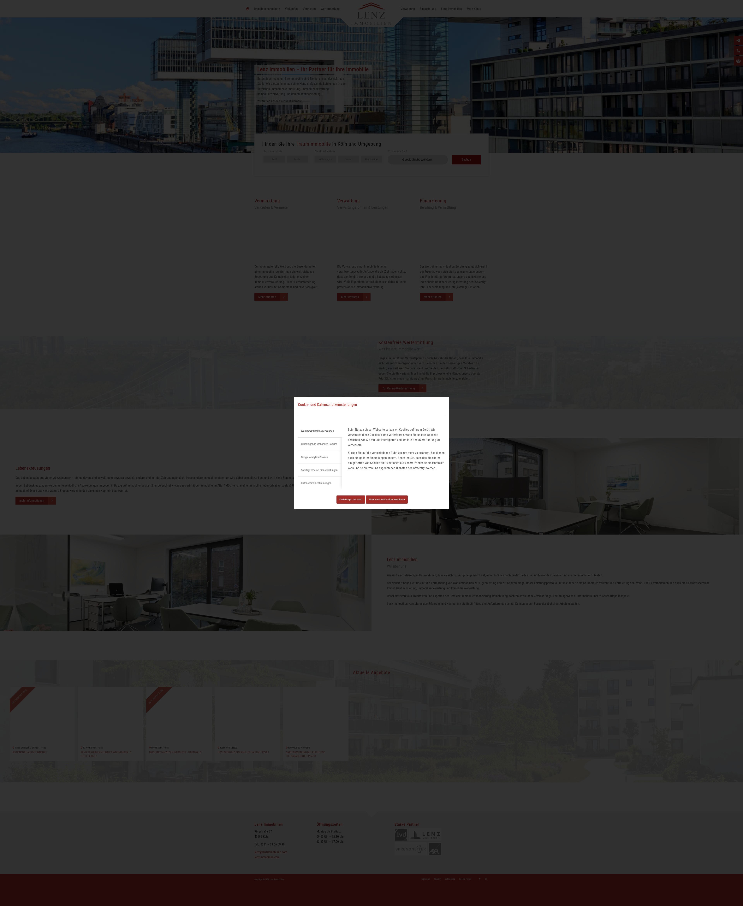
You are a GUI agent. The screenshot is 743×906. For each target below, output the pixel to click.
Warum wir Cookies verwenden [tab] (317, 431)
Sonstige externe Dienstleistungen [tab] (319, 470)
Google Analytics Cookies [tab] (314, 457)
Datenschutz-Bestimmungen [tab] (316, 483)
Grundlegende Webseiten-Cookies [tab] (319, 444)
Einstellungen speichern (350, 499)
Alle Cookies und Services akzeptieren (387, 499)
